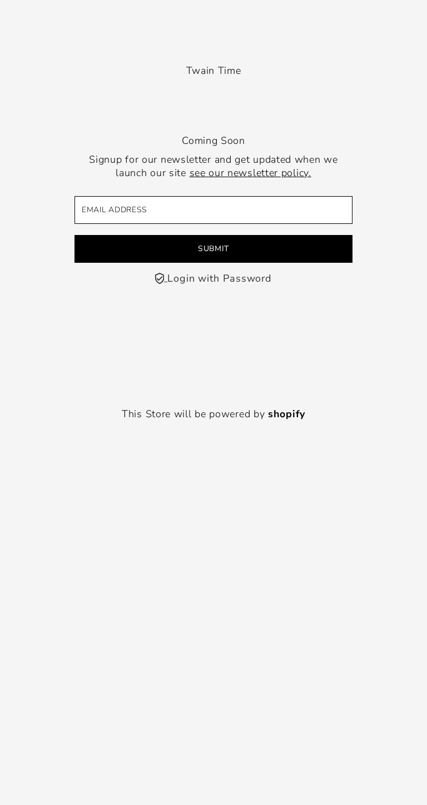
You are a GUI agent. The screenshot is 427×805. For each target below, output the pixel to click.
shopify (286, 414)
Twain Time (213, 70)
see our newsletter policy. (250, 172)
